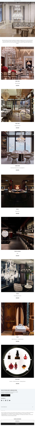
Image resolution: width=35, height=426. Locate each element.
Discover (17, 85)
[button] (33, 3)
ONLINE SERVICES (4, 406)
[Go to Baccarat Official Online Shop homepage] (17, 3)
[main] (17, 195)
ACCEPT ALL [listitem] (17, 423)
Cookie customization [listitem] (17, 418)
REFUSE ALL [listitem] (17, 421)
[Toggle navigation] (1, 3)
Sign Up (5, 395)
